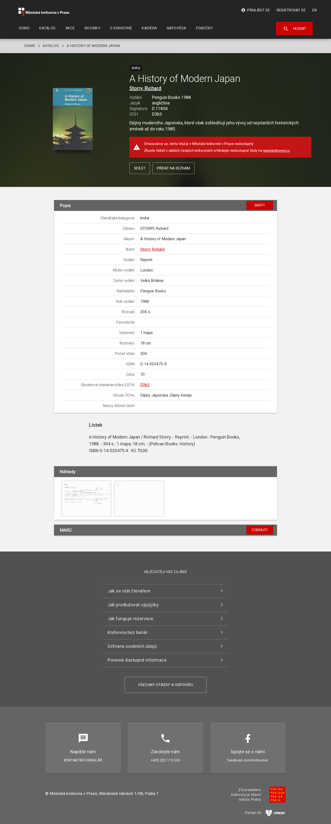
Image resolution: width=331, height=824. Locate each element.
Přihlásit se (255, 10)
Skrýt (259, 205)
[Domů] (43, 12)
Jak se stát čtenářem (129, 590)
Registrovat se (291, 10)
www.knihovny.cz (276, 150)
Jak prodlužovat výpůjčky (133, 604)
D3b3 (145, 385)
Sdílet (139, 168)
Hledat (294, 29)
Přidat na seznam (173, 168)
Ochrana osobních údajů (132, 646)
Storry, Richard (145, 88)
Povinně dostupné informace (137, 660)
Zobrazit (260, 530)
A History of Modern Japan (93, 46)
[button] (72, 119)
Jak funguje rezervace (130, 618)
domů (29, 46)
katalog (51, 46)
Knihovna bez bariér (128, 632)
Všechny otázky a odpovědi (165, 685)
